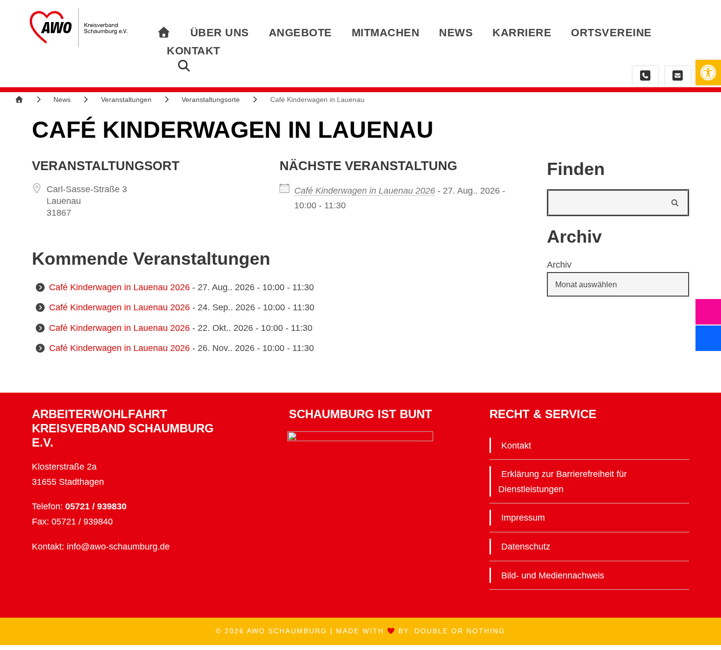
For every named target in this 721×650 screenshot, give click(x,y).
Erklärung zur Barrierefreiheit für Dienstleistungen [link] (562, 481)
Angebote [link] (300, 32)
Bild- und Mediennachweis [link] (552, 575)
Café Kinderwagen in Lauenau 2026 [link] (364, 191)
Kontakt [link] (193, 51)
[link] (708, 72)
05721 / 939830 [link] (96, 506)
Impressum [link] (523, 518)
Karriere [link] (521, 32)
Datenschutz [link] (525, 546)
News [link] (456, 32)
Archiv (559, 265)
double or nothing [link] (459, 631)
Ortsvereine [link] (611, 32)
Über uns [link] (219, 32)
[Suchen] (675, 202)
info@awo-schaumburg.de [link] (118, 546)
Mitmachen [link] (386, 32)
